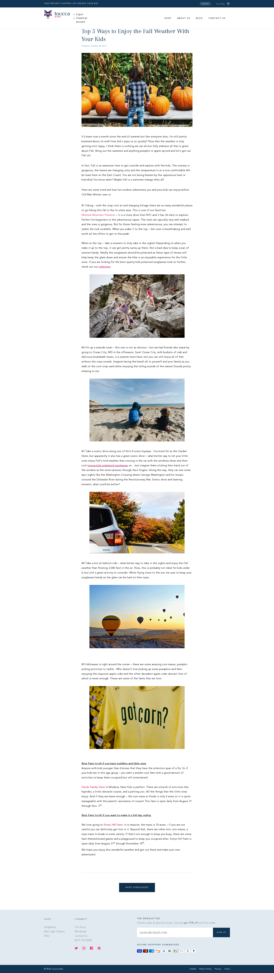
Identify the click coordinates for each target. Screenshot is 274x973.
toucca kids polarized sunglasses (108, 465)
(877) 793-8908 (83, 940)
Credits (193, 969)
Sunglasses (50, 927)
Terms (227, 969)
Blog (199, 18)
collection (104, 267)
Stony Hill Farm (113, 825)
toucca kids (57, 969)
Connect (81, 919)
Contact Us (217, 18)
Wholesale (80, 931)
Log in (79, 14)
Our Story (80, 927)
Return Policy (205, 969)
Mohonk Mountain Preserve (98, 215)
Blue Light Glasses (54, 931)
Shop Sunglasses (137, 887)
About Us (183, 18)
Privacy (218, 969)
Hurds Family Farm (93, 787)
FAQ (46, 936)
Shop (167, 18)
